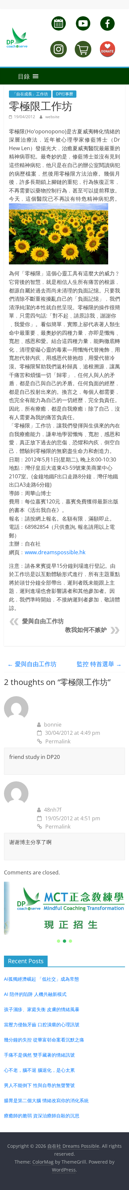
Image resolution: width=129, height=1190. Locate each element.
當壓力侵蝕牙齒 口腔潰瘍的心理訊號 (41, 1024)
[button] (17, 76)
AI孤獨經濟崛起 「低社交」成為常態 (41, 979)
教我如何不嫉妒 (86, 630)
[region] (64, 913)
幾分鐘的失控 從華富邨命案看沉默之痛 (44, 1040)
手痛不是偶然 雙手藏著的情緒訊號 (39, 1055)
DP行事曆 (64, 94)
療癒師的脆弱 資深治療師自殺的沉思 (41, 1115)
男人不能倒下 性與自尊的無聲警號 (39, 1085)
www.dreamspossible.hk (55, 552)
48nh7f (52, 809)
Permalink (57, 741)
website (52, 116)
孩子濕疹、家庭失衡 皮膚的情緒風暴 (41, 1009)
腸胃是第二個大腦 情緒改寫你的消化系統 (46, 1100)
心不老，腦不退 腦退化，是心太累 (39, 1070)
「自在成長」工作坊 (30, 94)
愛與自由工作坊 (43, 621)
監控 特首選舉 (99, 664)
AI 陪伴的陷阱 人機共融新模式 (35, 994)
